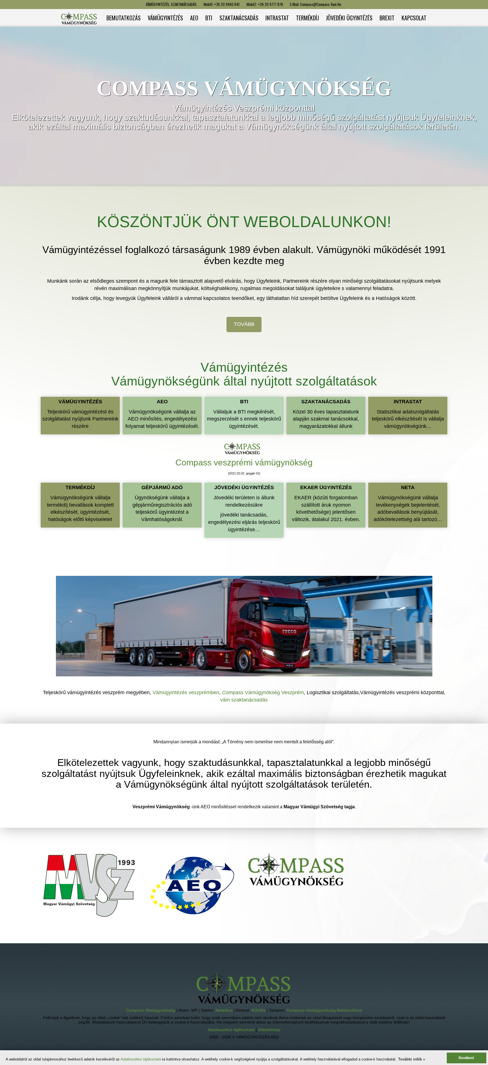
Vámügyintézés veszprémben (185, 692)
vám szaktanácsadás (244, 700)
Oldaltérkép (269, 1030)
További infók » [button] (411, 1059)
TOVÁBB (244, 324)
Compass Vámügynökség (151, 1010)
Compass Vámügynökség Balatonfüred (324, 1010)
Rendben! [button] (466, 1058)
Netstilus (224, 1010)
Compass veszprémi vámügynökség (244, 462)
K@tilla (259, 1010)
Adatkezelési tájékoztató (141, 1059)
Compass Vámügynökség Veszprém (263, 692)
